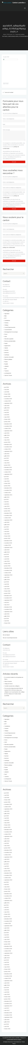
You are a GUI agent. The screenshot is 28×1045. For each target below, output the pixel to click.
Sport (5, 368)
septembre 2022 (8, 474)
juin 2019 (6, 554)
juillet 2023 (7, 456)
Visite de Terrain (8, 375)
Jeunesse (6, 352)
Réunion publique (8, 359)
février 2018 (7, 591)
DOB (5, 336)
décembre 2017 (8, 595)
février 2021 (7, 508)
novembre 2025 (8, 398)
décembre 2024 (8, 424)
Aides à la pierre (8, 681)
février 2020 (7, 536)
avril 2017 (6, 602)
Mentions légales (17, 1039)
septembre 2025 (8, 403)
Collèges (6, 325)
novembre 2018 (8, 570)
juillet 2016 (7, 616)
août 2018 (6, 577)
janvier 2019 (7, 565)
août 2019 (6, 549)
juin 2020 (6, 527)
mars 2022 (7, 481)
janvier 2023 (7, 465)
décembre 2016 (8, 607)
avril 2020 (6, 531)
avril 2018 (6, 586)
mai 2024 (6, 437)
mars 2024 (7, 440)
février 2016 (7, 623)
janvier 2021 (7, 511)
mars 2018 (7, 588)
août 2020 (6, 522)
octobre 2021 (7, 492)
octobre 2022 (7, 472)
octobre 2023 (7, 449)
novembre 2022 (8, 469)
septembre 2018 (8, 575)
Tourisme (6, 370)
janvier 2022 (7, 485)
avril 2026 (6, 391)
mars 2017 (7, 604)
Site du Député (6, 635)
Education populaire (8, 338)
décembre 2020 (8, 513)
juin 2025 (6, 410)
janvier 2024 (7, 442)
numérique (6, 354)
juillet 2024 (7, 435)
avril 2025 (6, 414)
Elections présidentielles (9, 341)
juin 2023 (6, 458)
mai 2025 (6, 412)
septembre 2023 (8, 451)
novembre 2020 (8, 515)
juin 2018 (6, 581)
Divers (5, 334)
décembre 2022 (8, 467)
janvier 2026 (7, 396)
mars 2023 (7, 462)
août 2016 (6, 614)
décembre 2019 (8, 540)
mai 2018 (6, 584)
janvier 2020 (7, 538)
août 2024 (6, 433)
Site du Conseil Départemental (10, 637)
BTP (5, 318)
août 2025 (6, 405)
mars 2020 (7, 533)
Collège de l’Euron (8, 683)
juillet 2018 (7, 579)
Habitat (6, 348)
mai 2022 (6, 478)
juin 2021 (6, 499)
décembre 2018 (8, 568)
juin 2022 (6, 476)
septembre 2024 (8, 430)
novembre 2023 (8, 446)
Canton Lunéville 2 (18, 2)
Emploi (5, 343)
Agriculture (6, 313)
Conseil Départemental (9, 327)
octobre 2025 (7, 401)
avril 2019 (6, 559)
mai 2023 (6, 460)
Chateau (6, 322)
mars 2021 (7, 506)
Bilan (5, 316)
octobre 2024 (7, 428)
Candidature (7, 320)
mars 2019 (7, 561)
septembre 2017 (8, 600)
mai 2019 (6, 556)
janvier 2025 (7, 421)
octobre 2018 (7, 572)
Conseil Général (8, 329)
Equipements (7, 345)
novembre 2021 (8, 490)
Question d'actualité (9, 357)
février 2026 (7, 394)
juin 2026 (6, 387)
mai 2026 (6, 389)
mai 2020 (6, 529)
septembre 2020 (8, 520)
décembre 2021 (8, 488)
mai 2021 (6, 501)
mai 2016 (6, 620)
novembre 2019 (8, 543)
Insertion (6, 350)
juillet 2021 (7, 497)
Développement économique (11, 332)
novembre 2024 (8, 426)
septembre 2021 (8, 494)
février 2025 (7, 419)
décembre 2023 (8, 444)
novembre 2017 (8, 598)
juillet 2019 (7, 552)
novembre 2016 (8, 609)
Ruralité (6, 364)
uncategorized (7, 373)
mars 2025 (7, 417)
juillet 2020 (7, 524)
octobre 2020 (7, 517)
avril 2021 (6, 504)
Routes (6, 361)
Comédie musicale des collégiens (11, 686)
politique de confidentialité (9, 247)
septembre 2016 (8, 611)
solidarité (6, 366)
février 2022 (7, 483)
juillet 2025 (7, 407)
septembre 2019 (8, 547)
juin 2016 (6, 618)
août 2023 (6, 453)
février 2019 (7, 563)
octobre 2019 (7, 545)
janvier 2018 (7, 593)
